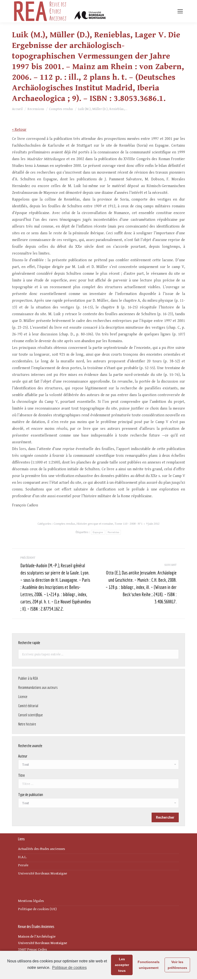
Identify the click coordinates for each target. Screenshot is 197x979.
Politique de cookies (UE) (37, 909)
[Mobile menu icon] (180, 11)
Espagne (98, 532)
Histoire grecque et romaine (95, 524)
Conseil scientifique (30, 715)
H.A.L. (22, 857)
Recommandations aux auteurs (38, 687)
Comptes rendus (64, 524)
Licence (22, 696)
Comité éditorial (28, 706)
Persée (23, 865)
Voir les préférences (177, 965)
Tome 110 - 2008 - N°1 (128, 524)
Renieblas (113, 532)
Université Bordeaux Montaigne (42, 873)
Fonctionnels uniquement (149, 965)
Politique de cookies (69, 968)
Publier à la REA (28, 678)
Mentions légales (31, 901)
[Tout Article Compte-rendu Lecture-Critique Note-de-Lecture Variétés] (98, 804)
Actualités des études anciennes (41, 849)
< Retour (19, 129)
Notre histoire (27, 724)
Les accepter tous (122, 964)
